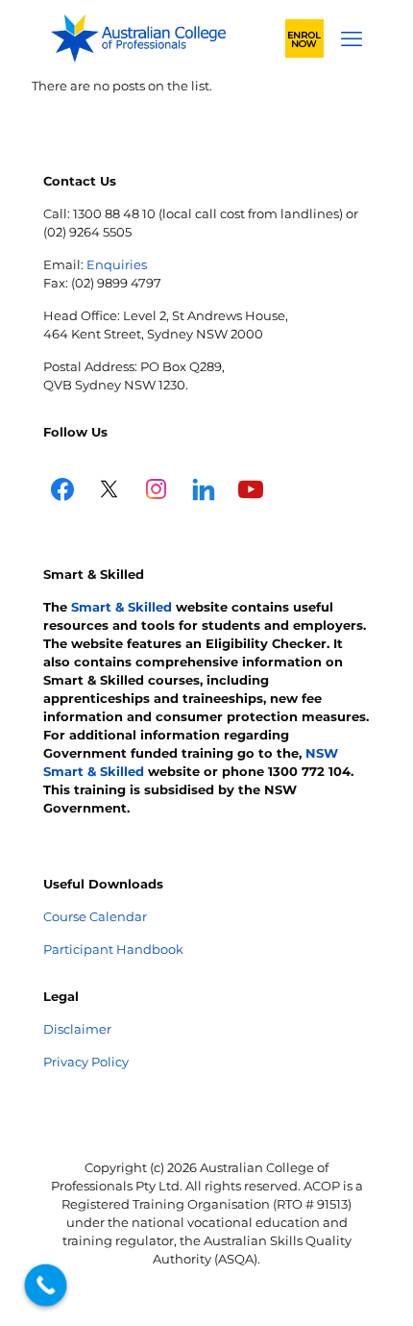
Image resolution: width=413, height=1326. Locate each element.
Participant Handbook (113, 949)
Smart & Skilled (121, 606)
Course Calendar (95, 916)
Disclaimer (77, 1029)
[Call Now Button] (46, 1285)
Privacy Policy (86, 1061)
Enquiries (116, 264)
